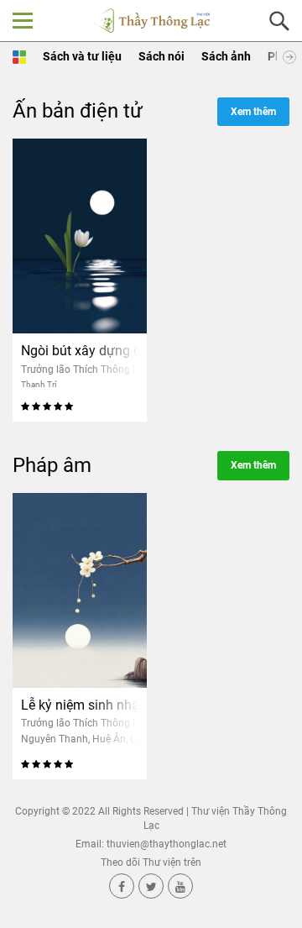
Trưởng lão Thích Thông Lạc (84, 369)
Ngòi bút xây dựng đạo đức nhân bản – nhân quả (79, 351)
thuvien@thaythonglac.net (166, 844)
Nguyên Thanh (54, 739)
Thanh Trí (38, 384)
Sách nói (161, 56)
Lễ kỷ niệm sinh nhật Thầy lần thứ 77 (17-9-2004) (79, 705)
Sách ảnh (226, 56)
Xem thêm (253, 112)
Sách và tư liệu (82, 56)
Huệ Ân (109, 739)
